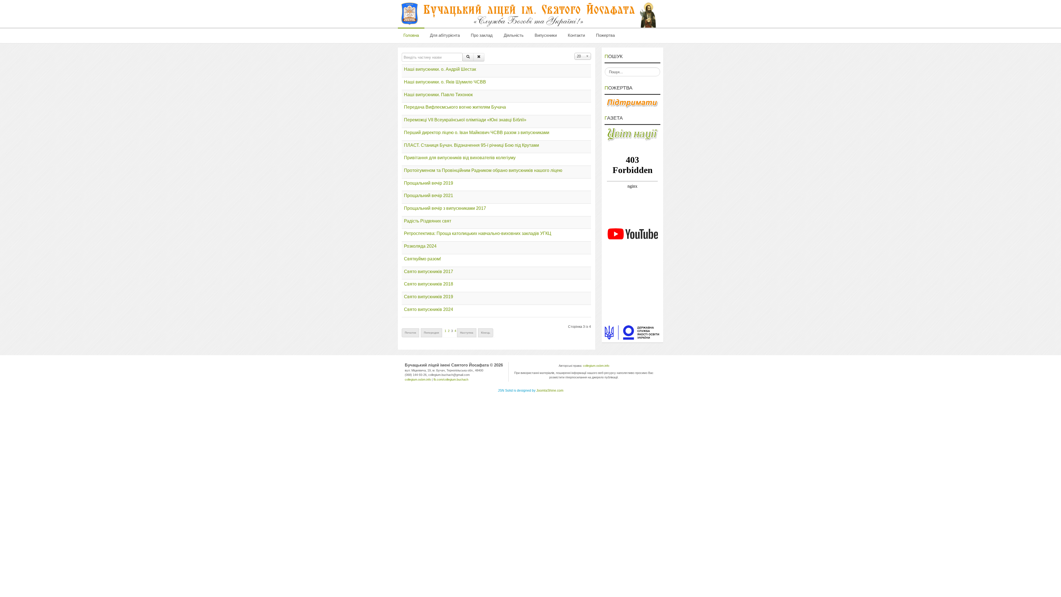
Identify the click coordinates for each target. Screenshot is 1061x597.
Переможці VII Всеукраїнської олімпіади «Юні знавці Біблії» (465, 119)
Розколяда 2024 (420, 246)
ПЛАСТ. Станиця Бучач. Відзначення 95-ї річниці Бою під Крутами (471, 145)
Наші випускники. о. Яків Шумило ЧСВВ (445, 82)
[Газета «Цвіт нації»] (632, 134)
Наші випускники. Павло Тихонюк (438, 94)
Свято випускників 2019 (428, 296)
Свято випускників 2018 (428, 284)
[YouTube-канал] (632, 234)
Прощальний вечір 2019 (428, 183)
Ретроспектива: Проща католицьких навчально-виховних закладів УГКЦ (477, 233)
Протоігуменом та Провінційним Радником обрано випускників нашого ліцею (483, 170)
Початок (410, 332)
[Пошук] (468, 57)
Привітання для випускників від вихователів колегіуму (460, 157)
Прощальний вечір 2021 (428, 195)
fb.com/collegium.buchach (451, 379)
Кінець (485, 332)
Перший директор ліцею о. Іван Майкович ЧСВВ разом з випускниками (476, 132)
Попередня (431, 332)
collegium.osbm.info (418, 379)
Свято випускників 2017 (428, 271)
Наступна (466, 332)
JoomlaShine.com (549, 390)
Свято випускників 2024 (428, 309)
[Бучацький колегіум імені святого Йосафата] (529, 14)
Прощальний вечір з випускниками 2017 (445, 208)
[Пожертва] (632, 103)
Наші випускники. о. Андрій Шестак (440, 69)
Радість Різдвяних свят (427, 221)
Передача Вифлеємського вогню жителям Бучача (455, 107)
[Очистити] (478, 57)
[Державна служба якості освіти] (632, 332)
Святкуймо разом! (422, 258)
